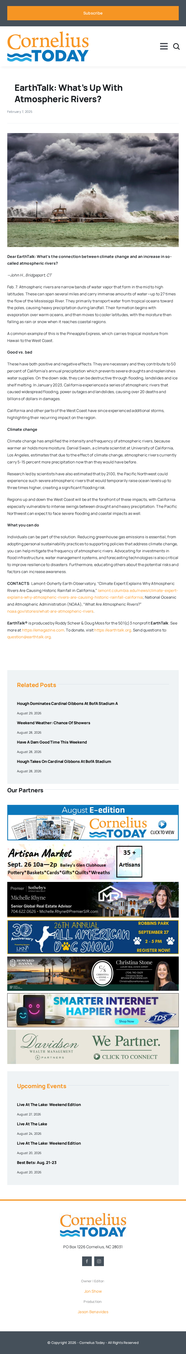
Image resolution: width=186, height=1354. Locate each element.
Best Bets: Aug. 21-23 (36, 1162)
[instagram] (99, 1261)
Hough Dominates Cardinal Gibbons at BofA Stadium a (67, 703)
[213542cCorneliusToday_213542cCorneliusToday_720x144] (93, 995)
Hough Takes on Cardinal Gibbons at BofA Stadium (64, 761)
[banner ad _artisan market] (75, 844)
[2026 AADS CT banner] (93, 922)
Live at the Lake (32, 1124)
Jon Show (93, 1291)
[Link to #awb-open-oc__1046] (176, 46)
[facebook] (87, 1261)
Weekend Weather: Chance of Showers (53, 722)
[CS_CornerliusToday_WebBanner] (93, 958)
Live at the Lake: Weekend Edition (49, 1104)
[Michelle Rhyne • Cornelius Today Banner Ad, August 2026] (93, 883)
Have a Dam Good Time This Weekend (52, 742)
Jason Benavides (93, 1311)
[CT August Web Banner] (93, 806)
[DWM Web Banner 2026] (93, 1031)
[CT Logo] (48, 33)
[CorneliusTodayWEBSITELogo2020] (93, 1214)
